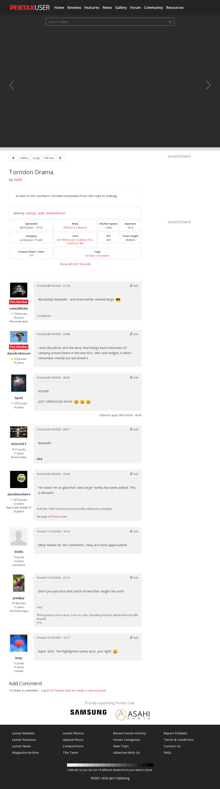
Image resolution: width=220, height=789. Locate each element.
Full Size (49, 158)
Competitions (73, 746)
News (107, 7)
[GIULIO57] (18, 432)
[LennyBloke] (18, 290)
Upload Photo (73, 740)
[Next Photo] (205, 85)
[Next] (60, 158)
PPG (39, 623)
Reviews (74, 7)
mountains (103, 255)
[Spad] (18, 383)
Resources (175, 7)
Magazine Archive (25, 752)
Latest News (21, 746)
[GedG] (18, 537)
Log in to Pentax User (56, 690)
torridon (90, 255)
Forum (135, 7)
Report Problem (175, 733)
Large (36, 158)
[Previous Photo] (14, 85)
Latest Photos (73, 733)
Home (59, 7)
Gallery (121, 7)
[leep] (18, 643)
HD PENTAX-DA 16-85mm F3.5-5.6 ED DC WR (75, 241)
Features (91, 7)
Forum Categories (126, 740)
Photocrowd (59, 516)
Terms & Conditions (179, 740)
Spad (41, 213)
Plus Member (19, 302)
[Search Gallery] (170, 22)
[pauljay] (19, 583)
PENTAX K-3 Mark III (75, 228)
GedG (18, 179)
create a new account (91, 690)
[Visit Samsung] (88, 713)
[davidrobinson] (18, 337)
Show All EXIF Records (75, 264)
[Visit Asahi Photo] (132, 715)
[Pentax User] (30, 5)
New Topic (121, 746)
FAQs (167, 752)
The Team (70, 752)
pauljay (31, 213)
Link (135, 286)
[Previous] (13, 158)
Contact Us (172, 746)
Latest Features (24, 740)
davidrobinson (56, 213)
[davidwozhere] (18, 479)
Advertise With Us (126, 752)
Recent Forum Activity (129, 733)
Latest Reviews (23, 733)
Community (153, 7)
